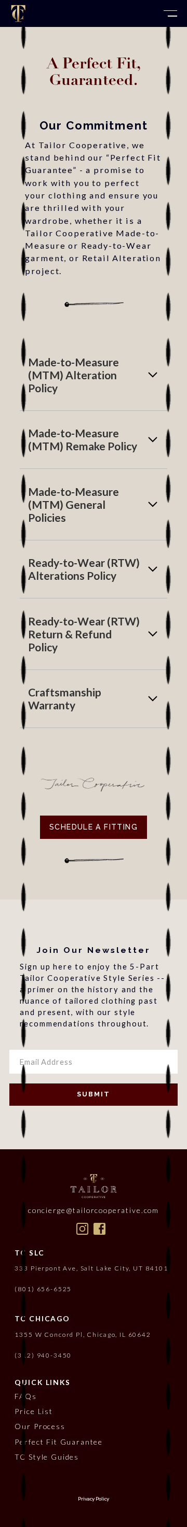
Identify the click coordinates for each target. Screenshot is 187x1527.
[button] (170, 13)
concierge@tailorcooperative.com (93, 1210)
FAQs (25, 1396)
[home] (18, 13)
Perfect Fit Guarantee (59, 1441)
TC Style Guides (47, 1456)
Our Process (40, 1426)
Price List (33, 1411)
